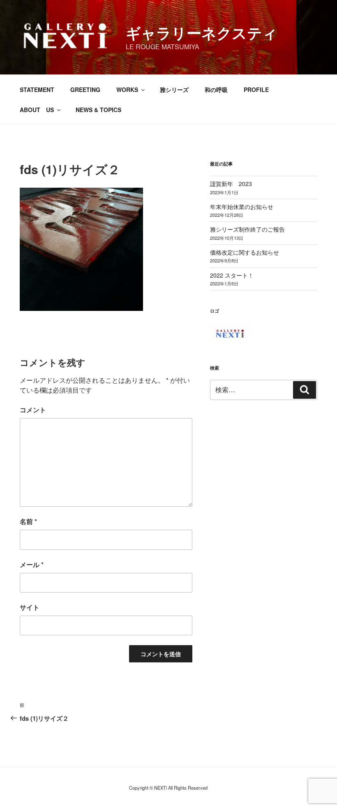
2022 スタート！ (232, 275)
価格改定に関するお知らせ (244, 252)
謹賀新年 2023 (231, 183)
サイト (29, 607)
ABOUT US (37, 110)
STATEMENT (37, 89)
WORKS (127, 89)
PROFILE (256, 89)
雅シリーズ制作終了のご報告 (247, 229)
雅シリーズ (174, 89)
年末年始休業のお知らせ (241, 206)
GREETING (85, 89)
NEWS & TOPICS (98, 110)
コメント (33, 409)
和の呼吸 (216, 89)
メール (32, 564)
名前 (28, 521)
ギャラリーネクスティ (201, 32)
